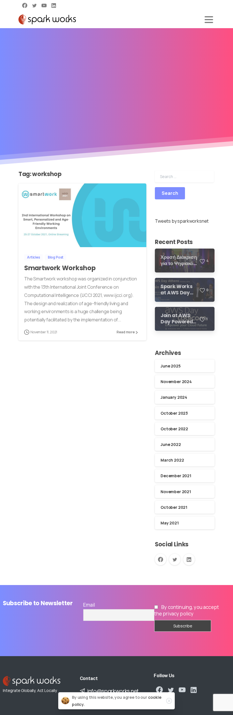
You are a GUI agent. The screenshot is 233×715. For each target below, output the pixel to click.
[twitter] (34, 5)
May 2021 (170, 523)
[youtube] (44, 5)
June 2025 (171, 366)
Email (89, 605)
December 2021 (176, 475)
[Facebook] (25, 5)
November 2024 (176, 381)
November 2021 (176, 491)
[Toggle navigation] (209, 19)
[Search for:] (184, 176)
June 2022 (171, 444)
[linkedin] (54, 5)
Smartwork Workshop (59, 267)
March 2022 (172, 460)
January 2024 (174, 397)
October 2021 (174, 507)
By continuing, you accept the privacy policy (186, 610)
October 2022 (174, 428)
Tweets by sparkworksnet (182, 221)
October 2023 (174, 413)
